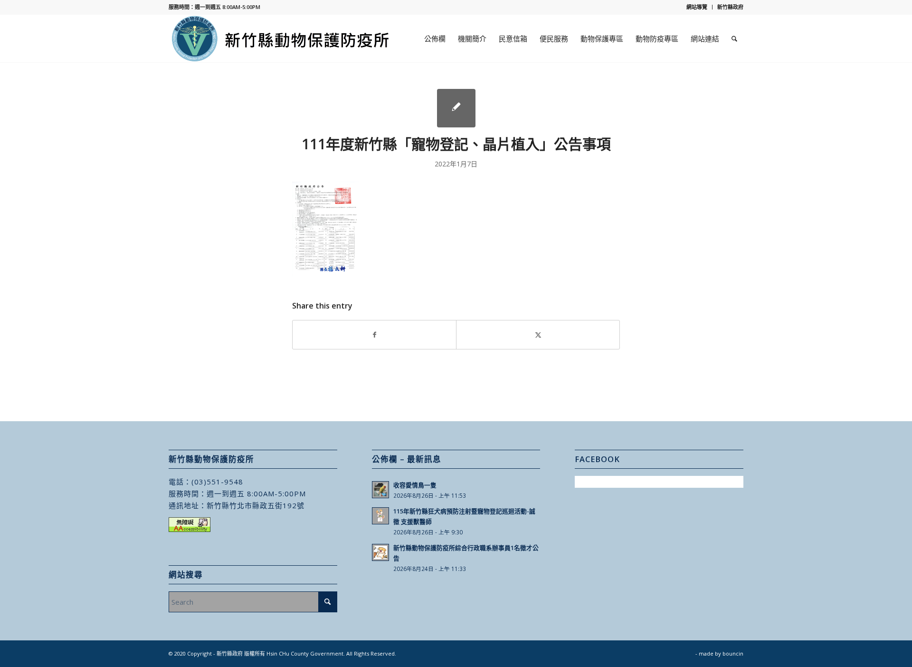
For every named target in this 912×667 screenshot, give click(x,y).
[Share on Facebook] (374, 334)
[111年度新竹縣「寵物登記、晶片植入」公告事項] (456, 108)
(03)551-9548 (217, 481)
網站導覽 (696, 6)
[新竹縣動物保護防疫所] (281, 38)
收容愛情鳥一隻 (415, 485)
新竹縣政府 (730, 6)
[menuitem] (697, 7)
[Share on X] (537, 334)
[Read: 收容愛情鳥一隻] (380, 489)
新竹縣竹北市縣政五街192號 (255, 505)
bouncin (732, 653)
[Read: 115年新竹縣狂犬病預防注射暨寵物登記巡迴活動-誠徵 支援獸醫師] (380, 515)
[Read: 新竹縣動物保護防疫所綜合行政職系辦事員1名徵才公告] (380, 552)
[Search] (734, 38)
